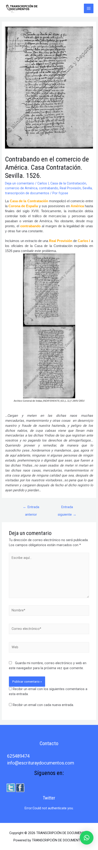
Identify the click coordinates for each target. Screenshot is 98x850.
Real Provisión (70, 188)
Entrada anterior (31, 508)
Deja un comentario (19, 183)
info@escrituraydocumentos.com (40, 763)
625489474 (18, 756)
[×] (86, 838)
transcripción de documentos (27, 193)
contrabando (48, 188)
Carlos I (43, 183)
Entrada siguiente (67, 508)
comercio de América (21, 188)
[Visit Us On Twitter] (10, 787)
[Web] (49, 648)
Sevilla (87, 188)
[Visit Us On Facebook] (20, 787)
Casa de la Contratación (68, 183)
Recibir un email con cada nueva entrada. (43, 705)
